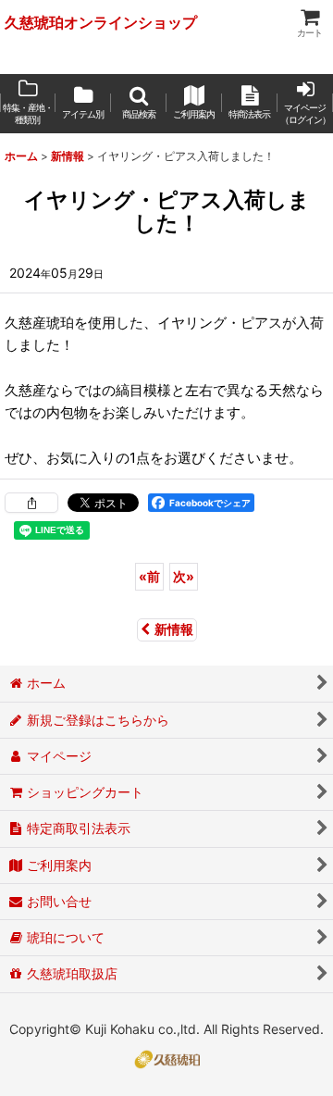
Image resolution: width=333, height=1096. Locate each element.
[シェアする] (31, 502)
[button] (138, 103)
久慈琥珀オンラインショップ (101, 22)
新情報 (173, 629)
